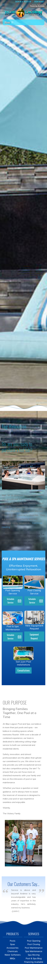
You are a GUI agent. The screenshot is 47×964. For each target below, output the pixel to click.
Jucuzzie (39, 541)
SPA (24, 545)
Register (27, 1)
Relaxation (16, 545)
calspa (24, 538)
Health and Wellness (26, 534)
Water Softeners (12, 954)
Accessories (12, 947)
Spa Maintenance (33, 951)
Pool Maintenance (33, 947)
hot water (22, 541)
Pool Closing (33, 944)
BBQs (12, 958)
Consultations (23, 670)
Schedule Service (10, 600)
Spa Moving (34, 954)
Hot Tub (13, 541)
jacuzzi (31, 541)
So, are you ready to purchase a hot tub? (17, 446)
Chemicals (12, 951)
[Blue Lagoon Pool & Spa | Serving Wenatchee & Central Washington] (23, 11)
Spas (10, 538)
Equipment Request (34, 636)
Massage (6, 545)
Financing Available (37, 5)
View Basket (39, 1)
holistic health (34, 538)
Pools (12, 940)
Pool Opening (33, 940)
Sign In (18, 1)
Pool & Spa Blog (34, 958)
